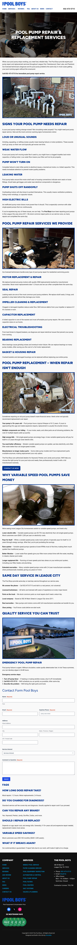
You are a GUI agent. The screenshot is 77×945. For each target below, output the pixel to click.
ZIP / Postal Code (7, 738)
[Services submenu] (15, 8)
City (3, 731)
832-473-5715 (69, 9)
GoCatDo (49, 935)
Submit (6, 779)
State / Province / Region (46, 731)
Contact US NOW (11, 468)
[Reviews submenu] (24, 8)
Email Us (63, 874)
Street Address (6, 723)
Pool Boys (47, 211)
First (3, 704)
